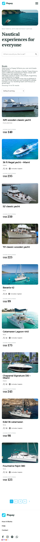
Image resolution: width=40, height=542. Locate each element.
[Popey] (7, 3)
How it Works (7, 522)
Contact (5, 530)
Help (3, 526)
